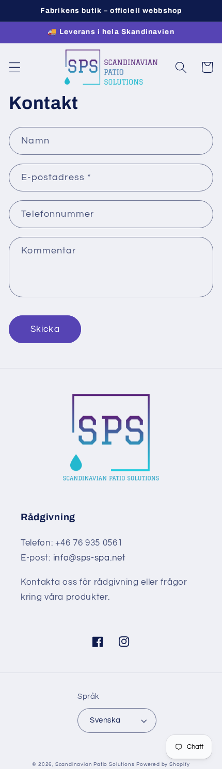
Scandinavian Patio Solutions (95, 764)
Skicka (45, 329)
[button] (15, 67)
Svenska (105, 720)
